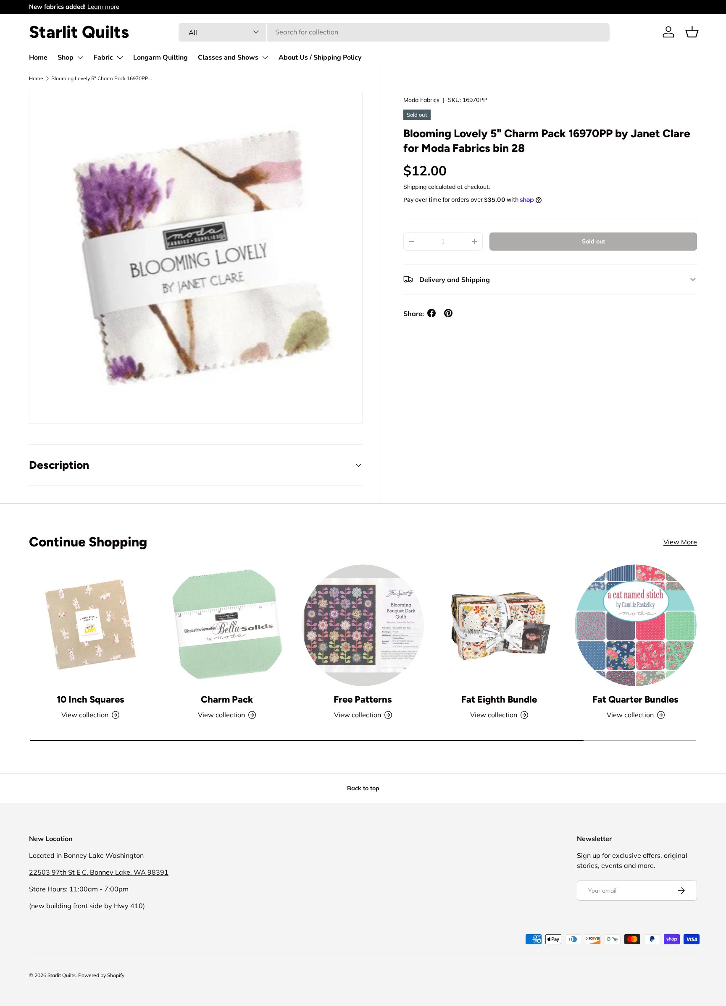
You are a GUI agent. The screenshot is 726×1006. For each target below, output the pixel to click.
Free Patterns (363, 699)
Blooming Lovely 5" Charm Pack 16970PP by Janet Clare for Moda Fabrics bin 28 (101, 78)
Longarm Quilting (160, 57)
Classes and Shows (228, 57)
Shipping (414, 186)
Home (38, 57)
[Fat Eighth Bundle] (499, 625)
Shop (66, 57)
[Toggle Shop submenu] (80, 57)
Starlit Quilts (61, 975)
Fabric (103, 57)
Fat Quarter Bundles (635, 699)
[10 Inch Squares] (90, 625)
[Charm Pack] (226, 625)
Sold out (593, 241)
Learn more (103, 6)
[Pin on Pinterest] (448, 313)
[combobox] (394, 32)
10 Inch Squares (90, 699)
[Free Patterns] (363, 625)
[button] (692, 32)
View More (680, 542)
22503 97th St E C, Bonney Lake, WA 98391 (98, 872)
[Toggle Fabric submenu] (120, 57)
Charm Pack (227, 699)
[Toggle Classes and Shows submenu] (265, 57)
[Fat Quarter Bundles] (636, 625)
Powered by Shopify (101, 975)
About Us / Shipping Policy (320, 57)
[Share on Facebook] (431, 313)
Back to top (363, 788)
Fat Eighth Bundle (499, 699)
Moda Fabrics (421, 100)
